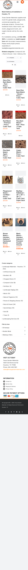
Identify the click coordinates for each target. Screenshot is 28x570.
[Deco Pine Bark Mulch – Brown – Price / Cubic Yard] (20, 79)
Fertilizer (6, 286)
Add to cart (18, 105)
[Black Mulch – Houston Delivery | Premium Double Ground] (20, 222)
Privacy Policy (9, 389)
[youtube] (17, 412)
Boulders (6, 275)
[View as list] (15, 64)
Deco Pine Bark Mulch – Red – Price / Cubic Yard (7, 84)
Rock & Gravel (7, 54)
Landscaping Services (10, 319)
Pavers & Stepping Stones (12, 301)
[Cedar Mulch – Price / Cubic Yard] (20, 144)
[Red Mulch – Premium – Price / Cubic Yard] (7, 115)
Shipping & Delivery (11, 386)
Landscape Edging (9, 290)
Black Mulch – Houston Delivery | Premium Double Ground (19, 239)
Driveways (6, 327)
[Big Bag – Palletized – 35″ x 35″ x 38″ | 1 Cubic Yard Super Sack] (20, 180)
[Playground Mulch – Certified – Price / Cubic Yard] (7, 180)
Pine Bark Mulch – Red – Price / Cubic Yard (20, 124)
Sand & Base (8, 308)
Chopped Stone (8, 279)
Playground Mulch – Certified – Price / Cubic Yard (7, 194)
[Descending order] (20, 57)
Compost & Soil (20, 51)
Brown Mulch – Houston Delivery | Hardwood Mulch (7, 238)
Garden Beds (7, 331)
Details (7, 95)
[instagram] (11, 412)
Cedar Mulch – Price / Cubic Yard (20, 153)
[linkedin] (19, 412)
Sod (15, 54)
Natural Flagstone (9, 297)
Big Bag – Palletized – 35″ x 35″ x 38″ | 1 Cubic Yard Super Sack (20, 195)
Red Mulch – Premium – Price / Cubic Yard (7, 123)
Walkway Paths (7, 335)
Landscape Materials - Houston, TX (14, 266)
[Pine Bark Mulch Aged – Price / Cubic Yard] (7, 144)
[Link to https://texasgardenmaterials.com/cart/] (22, 2)
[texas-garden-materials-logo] (8, 1)
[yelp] (22, 412)
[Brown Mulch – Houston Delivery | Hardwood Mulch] (7, 222)
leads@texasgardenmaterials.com (13, 48)
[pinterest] (14, 412)
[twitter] (8, 412)
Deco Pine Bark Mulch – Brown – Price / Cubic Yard (20, 94)
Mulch (5, 293)
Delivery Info (22, 54)
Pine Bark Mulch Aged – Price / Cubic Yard (7, 154)
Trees (5, 315)
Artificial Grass (8, 272)
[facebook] (6, 412)
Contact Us (8, 381)
